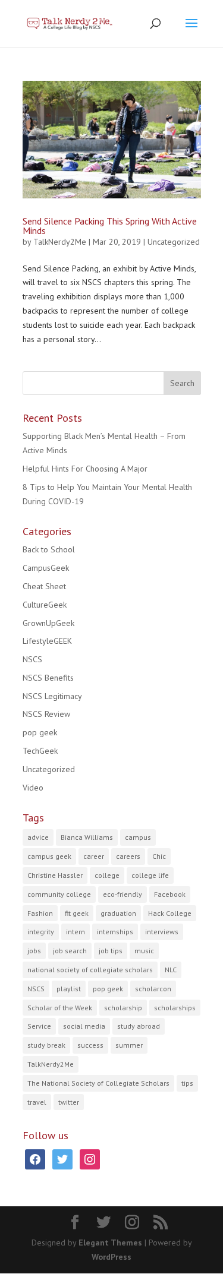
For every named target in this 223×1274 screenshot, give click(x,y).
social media (84, 1026)
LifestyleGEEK (47, 641)
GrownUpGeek (48, 623)
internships (115, 931)
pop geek (40, 732)
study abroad (138, 1026)
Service (39, 1026)
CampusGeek (46, 567)
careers (128, 856)
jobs (34, 950)
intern (75, 931)
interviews (161, 931)
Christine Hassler (55, 875)
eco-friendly (122, 894)
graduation (118, 913)
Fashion (40, 913)
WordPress (111, 1256)
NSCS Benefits (48, 677)
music (144, 950)
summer (129, 1045)
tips (187, 1083)
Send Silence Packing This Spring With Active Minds (110, 225)
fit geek (77, 913)
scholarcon (153, 988)
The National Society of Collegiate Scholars (98, 1083)
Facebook (170, 894)
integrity (40, 931)
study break (46, 1045)
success (90, 1045)
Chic (159, 856)
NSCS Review (46, 714)
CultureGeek (45, 604)
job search (70, 950)
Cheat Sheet (44, 586)
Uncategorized (173, 241)
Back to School (49, 549)
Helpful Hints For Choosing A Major (85, 468)
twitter (68, 1102)
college (107, 875)
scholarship (123, 1007)
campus (138, 837)
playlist (68, 988)
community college (59, 894)
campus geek (49, 856)
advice (38, 837)
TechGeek (40, 750)
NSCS (32, 659)
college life (150, 875)
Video (33, 787)
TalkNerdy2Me (59, 241)
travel (36, 1102)
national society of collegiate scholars (90, 969)
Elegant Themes (110, 1242)
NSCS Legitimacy (52, 696)
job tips (111, 950)
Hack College (169, 913)
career (93, 856)
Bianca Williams (87, 837)
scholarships (175, 1007)
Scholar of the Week (59, 1007)
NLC (171, 969)
